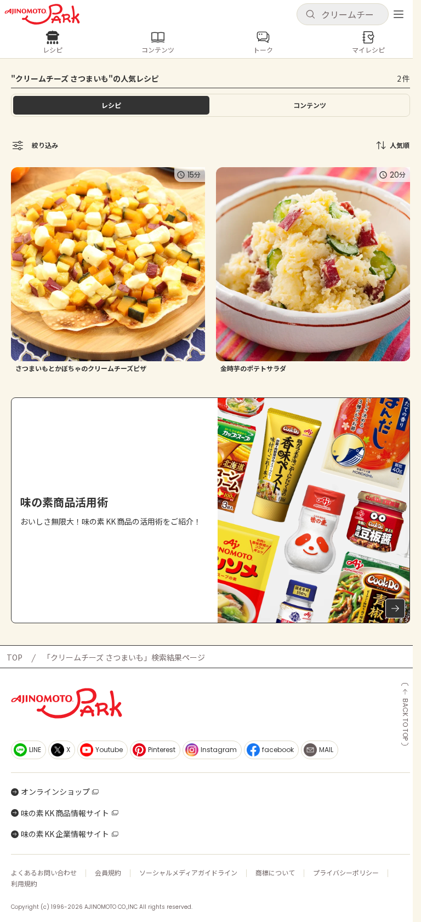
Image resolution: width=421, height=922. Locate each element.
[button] (343, 14)
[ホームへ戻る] (42, 14)
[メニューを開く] (398, 14)
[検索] (310, 14)
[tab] (310, 105)
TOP (14, 657)
